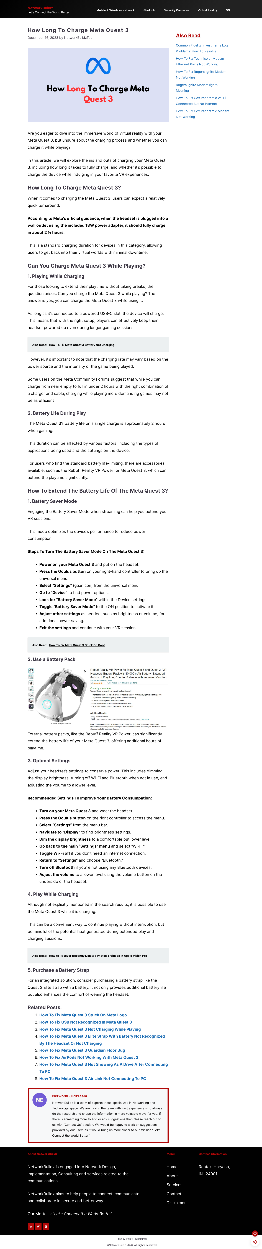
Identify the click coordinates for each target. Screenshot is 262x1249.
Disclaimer (176, 1202)
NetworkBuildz (40, 8)
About (172, 1175)
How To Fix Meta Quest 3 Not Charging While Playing (90, 1029)
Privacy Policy (125, 1238)
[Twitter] (38, 1226)
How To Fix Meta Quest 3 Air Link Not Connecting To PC (92, 1078)
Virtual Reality (207, 10)
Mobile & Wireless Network (115, 10)
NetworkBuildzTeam (69, 1096)
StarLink (149, 10)
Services (175, 1184)
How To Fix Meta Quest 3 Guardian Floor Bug (82, 1050)
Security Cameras (176, 10)
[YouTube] (46, 1226)
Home (172, 1166)
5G (228, 10)
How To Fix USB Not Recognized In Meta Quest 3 (85, 1022)
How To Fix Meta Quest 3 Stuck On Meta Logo (83, 1015)
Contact (174, 1193)
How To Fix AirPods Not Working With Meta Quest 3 (88, 1057)
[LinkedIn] (31, 1226)
